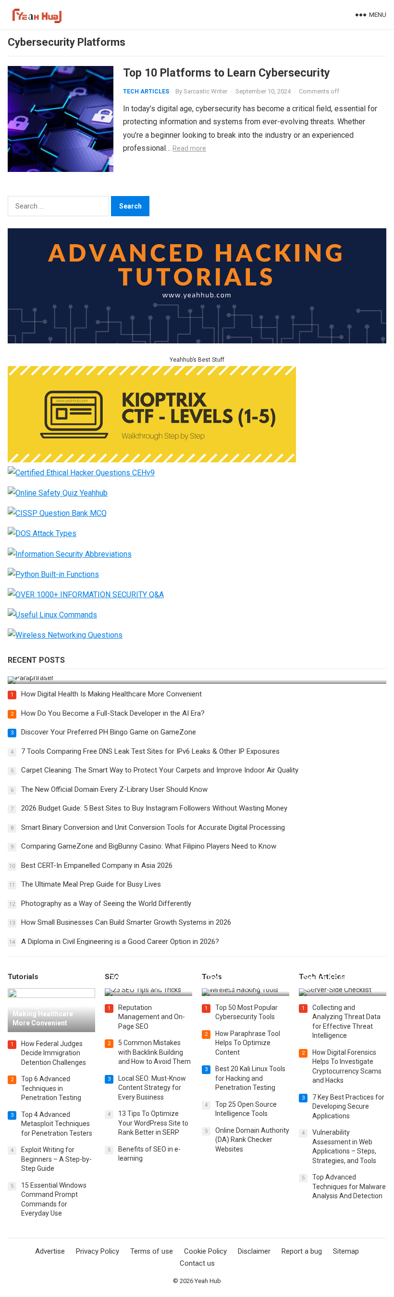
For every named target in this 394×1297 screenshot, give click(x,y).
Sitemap (346, 1251)
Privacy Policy (97, 1251)
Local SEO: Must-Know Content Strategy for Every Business (152, 1087)
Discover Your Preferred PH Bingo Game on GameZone (108, 732)
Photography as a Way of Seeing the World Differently (106, 903)
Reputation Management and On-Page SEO (151, 1017)
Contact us (197, 1263)
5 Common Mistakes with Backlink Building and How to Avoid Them (154, 1052)
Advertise (50, 1251)
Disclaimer (254, 1251)
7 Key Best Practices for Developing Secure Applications (348, 1106)
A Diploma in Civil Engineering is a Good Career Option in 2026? (120, 941)
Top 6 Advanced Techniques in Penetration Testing (51, 1088)
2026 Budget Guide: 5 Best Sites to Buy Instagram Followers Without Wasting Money (154, 808)
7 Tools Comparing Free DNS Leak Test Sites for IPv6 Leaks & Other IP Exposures (150, 751)
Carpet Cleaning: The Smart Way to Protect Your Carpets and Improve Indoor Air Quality (159, 770)
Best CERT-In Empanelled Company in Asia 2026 (96, 865)
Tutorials (23, 976)
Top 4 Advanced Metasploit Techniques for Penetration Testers (56, 1124)
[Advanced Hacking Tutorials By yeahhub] (197, 340)
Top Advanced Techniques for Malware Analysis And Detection (349, 1186)
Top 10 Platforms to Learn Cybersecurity (226, 72)
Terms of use (151, 1251)
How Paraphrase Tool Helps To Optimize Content (247, 1043)
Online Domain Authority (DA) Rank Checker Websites (252, 1140)
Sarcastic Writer (205, 91)
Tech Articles (146, 91)
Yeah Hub (208, 1280)
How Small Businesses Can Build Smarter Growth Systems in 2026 (126, 922)
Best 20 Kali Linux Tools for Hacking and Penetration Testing (250, 1078)
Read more (189, 148)
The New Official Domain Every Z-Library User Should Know (114, 789)
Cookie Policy (205, 1251)
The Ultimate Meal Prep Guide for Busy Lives (91, 884)
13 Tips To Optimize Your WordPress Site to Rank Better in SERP (153, 1123)
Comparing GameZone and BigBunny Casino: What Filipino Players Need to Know (148, 846)
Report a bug (302, 1251)
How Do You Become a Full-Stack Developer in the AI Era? (113, 713)
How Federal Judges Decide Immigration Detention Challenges (53, 1053)
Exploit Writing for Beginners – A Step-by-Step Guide (56, 1159)
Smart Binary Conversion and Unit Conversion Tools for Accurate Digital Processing (153, 827)
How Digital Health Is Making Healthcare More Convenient (111, 694)
